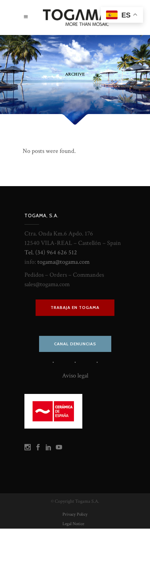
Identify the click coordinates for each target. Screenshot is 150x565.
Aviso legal (75, 376)
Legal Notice (73, 524)
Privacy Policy (75, 514)
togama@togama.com (63, 262)
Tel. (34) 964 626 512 (50, 252)
